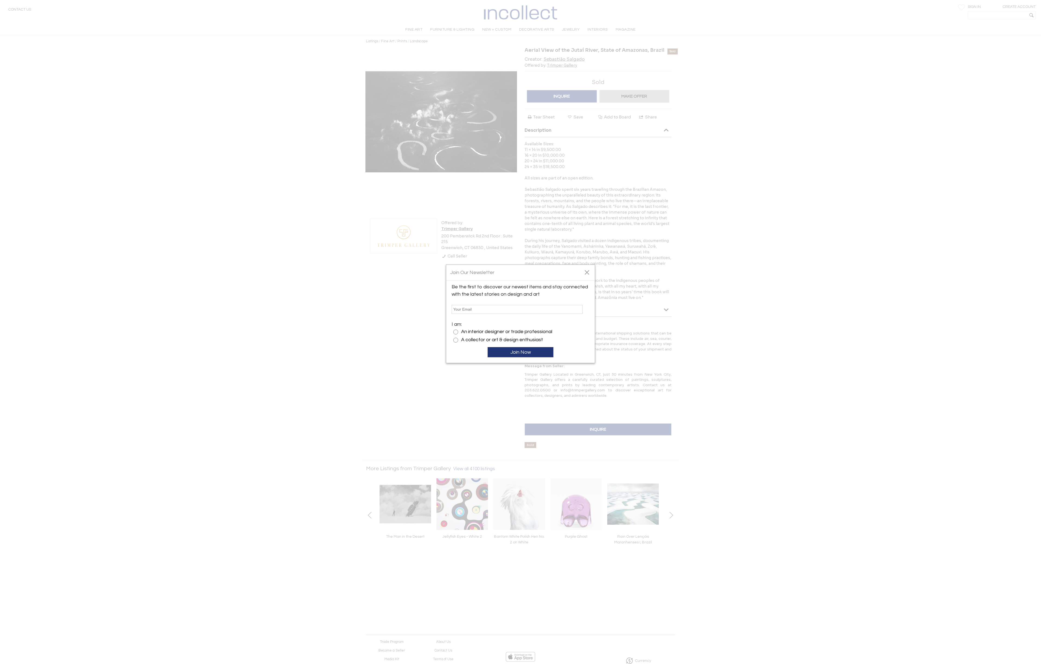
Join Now (520, 352)
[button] (586, 272)
